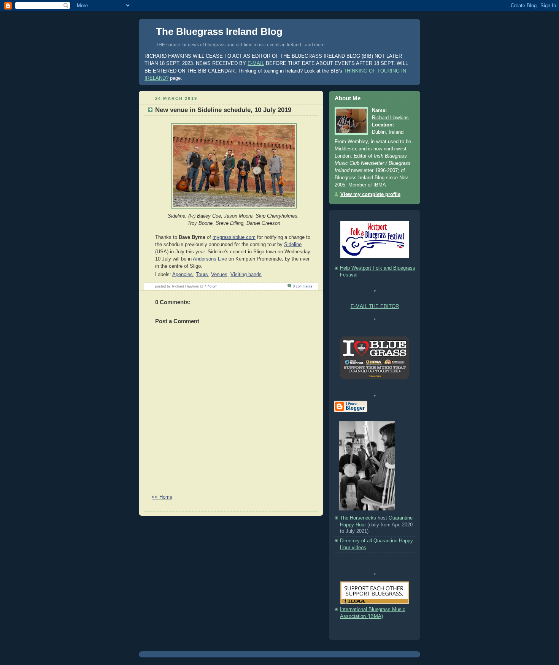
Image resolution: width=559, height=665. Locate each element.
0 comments (303, 286)
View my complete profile (370, 194)
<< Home (162, 497)
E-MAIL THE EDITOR (375, 306)
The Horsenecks (358, 518)
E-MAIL (256, 63)
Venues (219, 274)
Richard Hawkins (390, 117)
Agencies (182, 274)
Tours (202, 274)
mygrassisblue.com (234, 237)
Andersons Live (210, 259)
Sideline (293, 244)
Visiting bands (246, 274)
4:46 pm (211, 286)
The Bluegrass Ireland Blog (219, 31)
